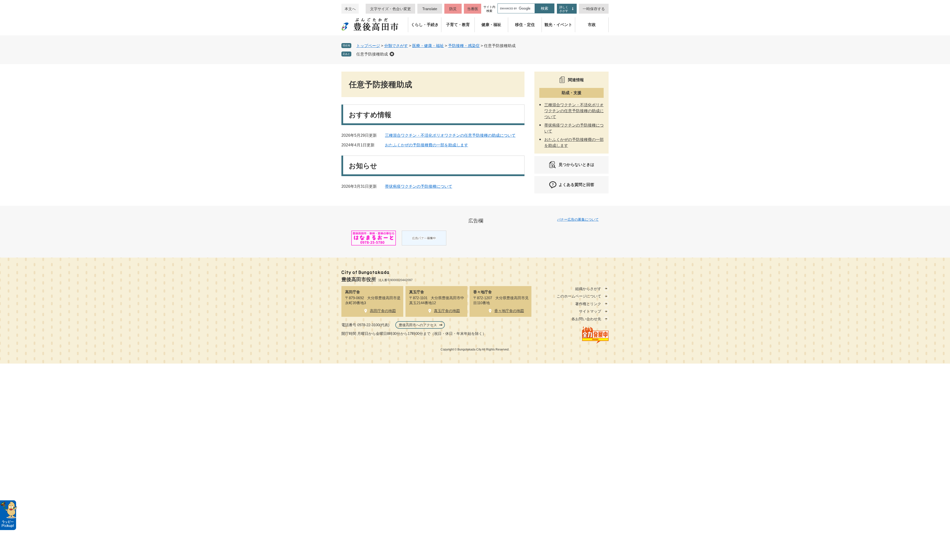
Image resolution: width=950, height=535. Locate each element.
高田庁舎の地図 (383, 311)
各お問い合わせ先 (586, 319)
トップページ (368, 46)
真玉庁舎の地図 (447, 311)
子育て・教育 (458, 25)
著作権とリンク (588, 304)
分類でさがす (396, 46)
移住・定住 (525, 25)
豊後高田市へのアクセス (418, 325)
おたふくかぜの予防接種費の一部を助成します (426, 145)
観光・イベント (558, 25)
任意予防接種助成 (372, 54)
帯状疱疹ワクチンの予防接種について (418, 186)
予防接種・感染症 (464, 46)
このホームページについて (579, 296)
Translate (429, 9)
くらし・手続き (425, 25)
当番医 (472, 9)
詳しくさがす (563, 9)
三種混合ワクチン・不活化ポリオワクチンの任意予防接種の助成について (450, 135)
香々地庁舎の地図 (509, 311)
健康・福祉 (491, 25)
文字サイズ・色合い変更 (390, 9)
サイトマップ (590, 311)
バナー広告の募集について (578, 219)
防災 (453, 9)
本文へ (350, 9)
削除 (392, 54)
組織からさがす (588, 289)
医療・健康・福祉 (428, 46)
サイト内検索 (489, 9)
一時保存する (594, 9)
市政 (592, 25)
